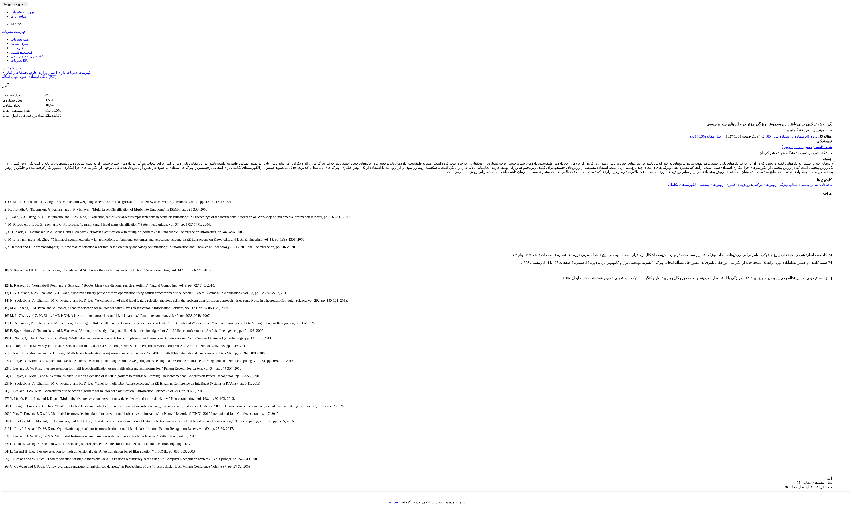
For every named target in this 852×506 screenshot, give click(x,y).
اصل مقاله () (706, 136)
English (16, 24)
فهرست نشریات (23, 12)
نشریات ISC (19, 60)
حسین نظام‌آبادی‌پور (797, 147)
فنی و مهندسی (21, 52)
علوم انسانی (20, 43)
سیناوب (392, 502)
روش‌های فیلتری (738, 185)
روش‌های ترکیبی (764, 185)
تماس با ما (18, 16)
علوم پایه (17, 48)
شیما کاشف (823, 147)
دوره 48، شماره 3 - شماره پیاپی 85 (792, 136)
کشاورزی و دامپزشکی (27, 56)
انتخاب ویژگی (788, 185)
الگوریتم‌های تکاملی (682, 185)
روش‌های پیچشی (711, 185)
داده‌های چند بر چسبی (816, 185)
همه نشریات (20, 39)
